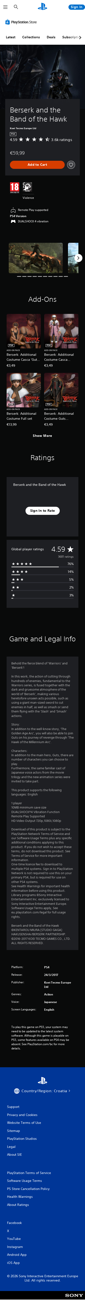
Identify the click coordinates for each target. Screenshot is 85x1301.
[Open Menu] (5, 7)
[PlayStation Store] (22, 22)
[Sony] (74, 1298)
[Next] (78, 258)
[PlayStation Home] (42, 7)
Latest (10, 37)
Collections (31, 37)
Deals (51, 37)
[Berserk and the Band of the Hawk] (36, 258)
